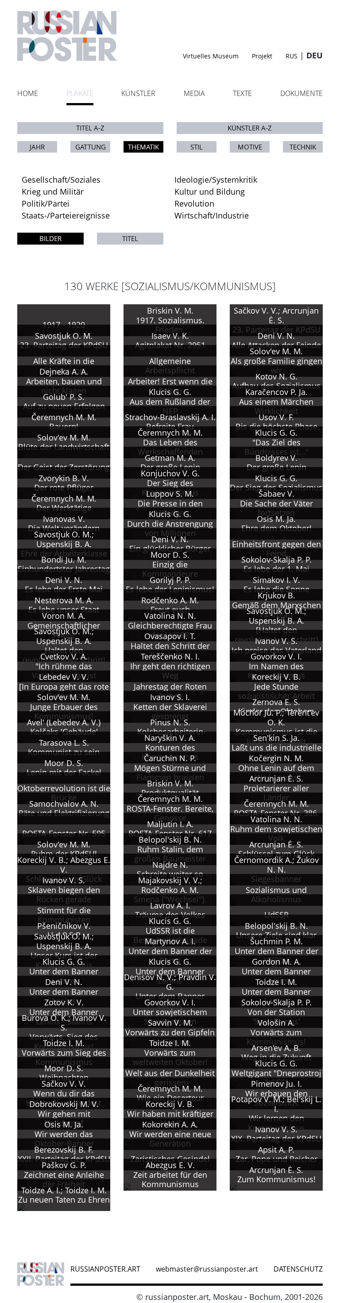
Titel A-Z (90, 127)
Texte (242, 93)
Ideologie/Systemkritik (215, 179)
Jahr (37, 146)
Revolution (194, 203)
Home (27, 93)
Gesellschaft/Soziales (61, 179)
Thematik (143, 146)
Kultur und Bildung (209, 191)
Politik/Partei (46, 203)
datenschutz (298, 1269)
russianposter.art (105, 1269)
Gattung (90, 146)
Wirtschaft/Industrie (211, 215)
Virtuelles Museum (211, 56)
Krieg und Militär (53, 191)
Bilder (50, 238)
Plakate (79, 93)
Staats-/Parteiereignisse (66, 215)
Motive (250, 146)
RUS (292, 56)
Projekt (262, 56)
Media (194, 93)
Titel (130, 238)
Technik (303, 146)
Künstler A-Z (250, 127)
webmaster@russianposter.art (207, 1269)
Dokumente (301, 93)
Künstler (138, 93)
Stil (196, 146)
